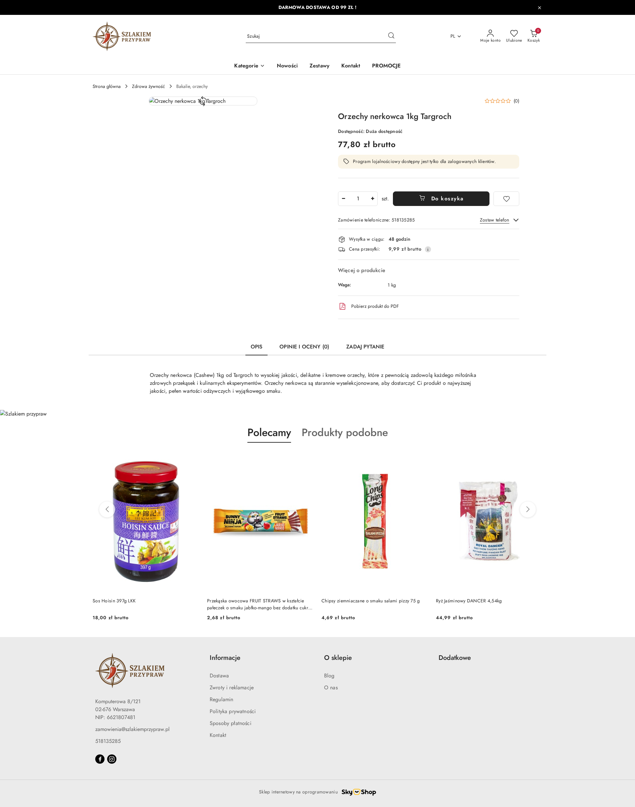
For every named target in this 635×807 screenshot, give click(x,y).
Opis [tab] (257, 346)
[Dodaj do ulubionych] (506, 198)
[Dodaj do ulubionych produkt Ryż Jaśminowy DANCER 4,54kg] (535, 458)
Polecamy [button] (269, 432)
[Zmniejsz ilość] (343, 199)
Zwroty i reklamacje (232, 687)
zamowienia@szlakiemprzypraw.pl (132, 729)
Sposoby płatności (230, 723)
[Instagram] (111, 759)
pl (452, 36)
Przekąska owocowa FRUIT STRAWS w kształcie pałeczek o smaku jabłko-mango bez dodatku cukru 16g (259, 604)
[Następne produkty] (528, 509)
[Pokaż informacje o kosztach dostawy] (428, 249)
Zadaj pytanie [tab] (365, 346)
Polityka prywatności (233, 711)
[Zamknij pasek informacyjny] (539, 8)
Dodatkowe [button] (455, 658)
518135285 (108, 741)
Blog (329, 675)
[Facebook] (100, 759)
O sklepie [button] (338, 658)
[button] (203, 101)
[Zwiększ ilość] (372, 199)
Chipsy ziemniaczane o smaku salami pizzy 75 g (370, 600)
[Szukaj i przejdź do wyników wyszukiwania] (391, 36)
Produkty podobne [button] (345, 432)
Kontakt (218, 735)
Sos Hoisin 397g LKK (114, 600)
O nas (331, 687)
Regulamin (221, 699)
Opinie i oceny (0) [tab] (304, 346)
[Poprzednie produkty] (107, 509)
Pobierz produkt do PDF (375, 306)
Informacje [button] (225, 658)
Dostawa (219, 675)
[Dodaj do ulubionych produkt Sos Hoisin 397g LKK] (191, 458)
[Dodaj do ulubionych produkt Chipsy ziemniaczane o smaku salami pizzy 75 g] (420, 458)
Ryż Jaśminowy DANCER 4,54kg (469, 600)
